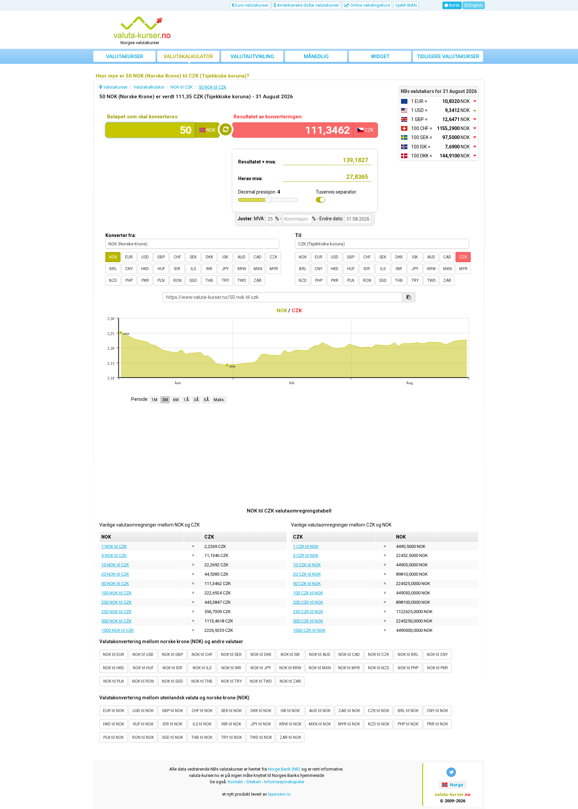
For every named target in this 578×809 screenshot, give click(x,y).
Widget (380, 56)
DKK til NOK (261, 710)
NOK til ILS (202, 668)
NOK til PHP (408, 668)
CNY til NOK (437, 710)
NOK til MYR (349, 668)
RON (177, 280)
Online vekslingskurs (369, 5)
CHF (177, 257)
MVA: (259, 218)
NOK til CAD (349, 654)
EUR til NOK (113, 710)
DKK (209, 257)
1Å (186, 399)
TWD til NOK (261, 737)
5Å (206, 399)
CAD (258, 257)
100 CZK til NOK (308, 592)
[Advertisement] (338, 30)
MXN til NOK (320, 724)
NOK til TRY (231, 681)
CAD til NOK (349, 710)
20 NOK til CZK (115, 574)
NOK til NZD (378, 668)
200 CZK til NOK (308, 602)
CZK (273, 257)
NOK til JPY (261, 668)
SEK (193, 257)
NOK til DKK (261, 654)
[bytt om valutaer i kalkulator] (225, 129)
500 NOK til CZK (116, 620)
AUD (241, 257)
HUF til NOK (143, 724)
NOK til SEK (231, 654)
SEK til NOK (231, 710)
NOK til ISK (290, 654)
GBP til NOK (172, 710)
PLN (161, 280)
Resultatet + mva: (257, 161)
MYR (274, 268)
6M (176, 399)
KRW (241, 268)
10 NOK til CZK (115, 564)
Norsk (454, 5)
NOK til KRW (290, 668)
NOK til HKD (113, 668)
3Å (196, 399)
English (475, 5)
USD (145, 257)
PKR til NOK (437, 724)
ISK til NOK (290, 710)
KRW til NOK (290, 724)
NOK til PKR (437, 668)
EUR (129, 257)
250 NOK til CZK (116, 611)
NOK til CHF (202, 654)
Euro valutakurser (251, 5)
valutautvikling (252, 56)
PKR (145, 280)
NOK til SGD (172, 681)
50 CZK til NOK (307, 583)
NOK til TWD (261, 681)
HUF (161, 268)
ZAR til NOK (290, 737)
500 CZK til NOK (308, 620)
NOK (113, 257)
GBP (161, 257)
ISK (225, 257)
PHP (129, 280)
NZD (113, 280)
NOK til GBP (172, 654)
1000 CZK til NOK (309, 630)
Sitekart (253, 781)
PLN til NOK (113, 737)
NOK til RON (143, 681)
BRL (113, 268)
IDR (177, 268)
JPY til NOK (261, 724)
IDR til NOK (172, 724)
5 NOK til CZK (114, 555)
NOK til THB (201, 681)
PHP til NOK (408, 724)
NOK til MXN (320, 668)
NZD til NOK (378, 724)
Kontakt (235, 781)
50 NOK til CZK (115, 583)
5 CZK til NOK (305, 555)
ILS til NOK (202, 724)
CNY (129, 268)
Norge (456, 784)
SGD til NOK (172, 737)
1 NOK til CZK (114, 546)
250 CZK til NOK (308, 611)
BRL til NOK (408, 710)
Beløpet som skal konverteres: (143, 117)
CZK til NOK (378, 710)
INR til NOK (231, 724)
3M (165, 399)
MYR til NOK (349, 724)
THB (209, 280)
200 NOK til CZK (116, 602)
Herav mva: (250, 178)
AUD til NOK (319, 710)
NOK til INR (231, 668)
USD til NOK (143, 710)
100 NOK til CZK (116, 592)
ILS (193, 268)
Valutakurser (124, 56)
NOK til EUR (113, 654)
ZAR (258, 280)
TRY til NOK (231, 737)
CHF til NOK (202, 710)
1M (154, 399)
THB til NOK (201, 737)
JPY (225, 268)
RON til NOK (143, 737)
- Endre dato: (330, 218)
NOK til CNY (437, 654)
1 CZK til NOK (305, 546)
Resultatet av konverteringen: (268, 117)
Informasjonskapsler (284, 781)
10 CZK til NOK (307, 564)
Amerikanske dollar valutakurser (307, 5)
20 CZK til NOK (307, 574)
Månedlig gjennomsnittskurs (316, 57)
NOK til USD (143, 654)
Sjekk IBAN (406, 5)
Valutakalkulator (188, 56)
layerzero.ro (279, 794)
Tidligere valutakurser (448, 56)
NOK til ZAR (290, 681)
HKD (145, 268)
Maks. (219, 399)
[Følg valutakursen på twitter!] (451, 772)
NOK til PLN (113, 681)
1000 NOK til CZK (117, 630)
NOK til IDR (172, 668)
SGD (193, 280)
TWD (241, 280)
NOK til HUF (143, 668)
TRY (225, 280)
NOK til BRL (408, 654)
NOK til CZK (378, 654)
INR (209, 268)
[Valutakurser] (142, 27)
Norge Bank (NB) (284, 769)
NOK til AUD (319, 654)
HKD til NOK (113, 724)
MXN (258, 268)
